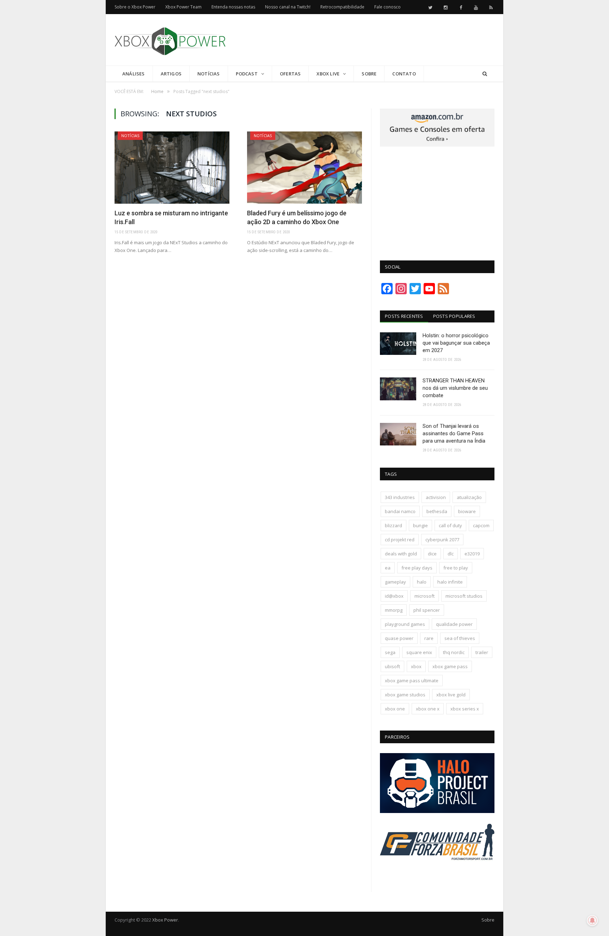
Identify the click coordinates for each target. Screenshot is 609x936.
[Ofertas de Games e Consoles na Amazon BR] (437, 145)
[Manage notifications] (592, 920)
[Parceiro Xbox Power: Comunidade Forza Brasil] (437, 873)
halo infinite (450, 582)
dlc (451, 553)
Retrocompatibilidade (342, 7)
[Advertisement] (366, 40)
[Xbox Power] (170, 40)
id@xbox (394, 596)
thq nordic (454, 652)
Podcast (247, 73)
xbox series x (464, 709)
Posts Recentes (404, 316)
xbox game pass (450, 666)
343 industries (400, 497)
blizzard (393, 525)
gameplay (395, 582)
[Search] (484, 74)
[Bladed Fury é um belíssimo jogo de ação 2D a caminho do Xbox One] (304, 167)
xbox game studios (405, 694)
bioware (467, 511)
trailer (481, 652)
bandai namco (400, 511)
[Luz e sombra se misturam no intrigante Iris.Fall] (172, 167)
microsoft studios (463, 596)
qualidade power (454, 624)
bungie (420, 525)
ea (387, 568)
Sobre (369, 73)
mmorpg (393, 610)
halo (421, 582)
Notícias (208, 73)
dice (432, 553)
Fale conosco (387, 7)
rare (428, 638)
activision (436, 497)
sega (390, 652)
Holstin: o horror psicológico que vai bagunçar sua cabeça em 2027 (456, 342)
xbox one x (427, 709)
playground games (405, 624)
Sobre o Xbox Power (135, 7)
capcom (481, 525)
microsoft (424, 596)
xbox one (395, 709)
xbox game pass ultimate (411, 680)
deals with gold (401, 553)
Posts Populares (454, 316)
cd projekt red (399, 539)
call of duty (450, 525)
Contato (404, 73)
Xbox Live (327, 73)
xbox (416, 666)
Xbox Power (165, 920)
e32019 (472, 553)
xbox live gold (451, 694)
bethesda (436, 511)
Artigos (171, 73)
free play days (416, 568)
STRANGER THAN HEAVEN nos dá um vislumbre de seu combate (455, 388)
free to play (455, 568)
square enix (419, 652)
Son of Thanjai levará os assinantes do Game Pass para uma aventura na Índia (454, 433)
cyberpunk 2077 (442, 539)
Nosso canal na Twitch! (287, 7)
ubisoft (392, 666)
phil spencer (426, 610)
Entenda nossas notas (233, 7)
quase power (399, 638)
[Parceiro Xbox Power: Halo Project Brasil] (437, 811)
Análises (133, 73)
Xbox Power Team (183, 7)
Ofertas (290, 73)
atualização (469, 497)
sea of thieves (459, 638)
